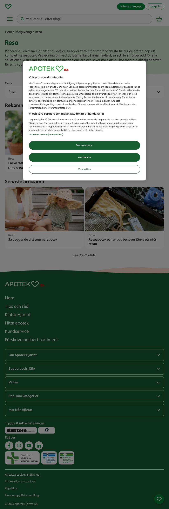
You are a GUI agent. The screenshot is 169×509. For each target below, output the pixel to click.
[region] (84, 121)
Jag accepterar (84, 145)
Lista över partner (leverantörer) (46, 134)
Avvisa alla (84, 157)
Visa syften (84, 169)
